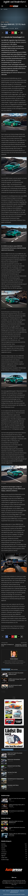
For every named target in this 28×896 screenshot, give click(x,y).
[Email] (18, 32)
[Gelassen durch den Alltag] (4, 767)
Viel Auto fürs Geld (12, 772)
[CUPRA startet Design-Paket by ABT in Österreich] (4, 680)
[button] (2, 6)
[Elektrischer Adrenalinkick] (4, 761)
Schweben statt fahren (13, 785)
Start (1, 9)
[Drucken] (21, 32)
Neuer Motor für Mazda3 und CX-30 (7, 645)
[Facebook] (6, 32)
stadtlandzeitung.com (14, 892)
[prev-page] (2, 691)
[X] (9, 32)
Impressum (22, 890)
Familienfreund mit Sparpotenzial (15, 778)
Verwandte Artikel (6, 669)
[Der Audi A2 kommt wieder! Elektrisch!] (4, 687)
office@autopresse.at (18, 887)
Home (4, 890)
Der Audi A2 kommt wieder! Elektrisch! (16, 810)
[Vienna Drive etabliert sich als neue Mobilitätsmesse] (4, 823)
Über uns (8, 890)
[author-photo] (14, 657)
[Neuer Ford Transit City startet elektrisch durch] (4, 674)
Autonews (5, 9)
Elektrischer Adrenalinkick (13, 759)
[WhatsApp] (15, 32)
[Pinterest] (12, 32)
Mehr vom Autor (14, 669)
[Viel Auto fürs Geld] (4, 774)
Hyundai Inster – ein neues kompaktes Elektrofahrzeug (21, 645)
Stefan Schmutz (5, 28)
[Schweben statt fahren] (4, 787)
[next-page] (4, 691)
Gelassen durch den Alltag (13, 766)
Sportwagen (7, 22)
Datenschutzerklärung (15, 890)
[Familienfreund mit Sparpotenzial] (4, 780)
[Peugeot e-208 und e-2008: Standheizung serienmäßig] (4, 835)
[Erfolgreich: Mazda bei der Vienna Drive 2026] (4, 829)
